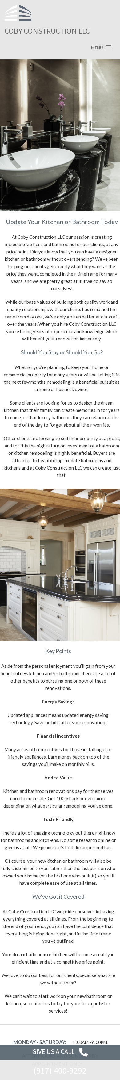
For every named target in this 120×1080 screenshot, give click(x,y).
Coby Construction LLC (47, 31)
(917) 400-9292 (60, 1070)
